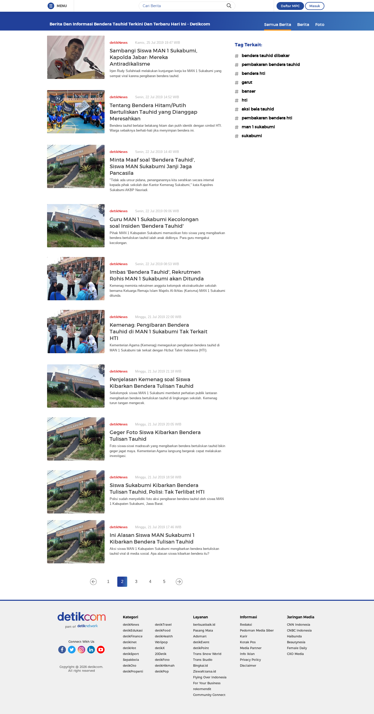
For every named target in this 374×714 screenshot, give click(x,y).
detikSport (131, 654)
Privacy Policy (250, 660)
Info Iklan (247, 654)
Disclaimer (248, 665)
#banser (247, 91)
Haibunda (294, 636)
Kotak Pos (248, 642)
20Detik (160, 654)
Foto (319, 24)
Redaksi (246, 624)
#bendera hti (252, 73)
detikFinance (132, 636)
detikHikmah (165, 665)
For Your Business (207, 683)
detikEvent (201, 642)
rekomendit (202, 689)
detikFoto (162, 660)
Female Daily (297, 648)
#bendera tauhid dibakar (264, 55)
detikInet (130, 642)
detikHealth (164, 636)
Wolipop (161, 642)
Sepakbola (131, 660)
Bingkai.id (200, 665)
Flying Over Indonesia (209, 677)
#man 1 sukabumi (257, 126)
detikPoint (201, 648)
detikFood (162, 630)
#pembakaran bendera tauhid (269, 64)
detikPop (162, 671)
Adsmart (200, 636)
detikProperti (133, 671)
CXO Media (295, 654)
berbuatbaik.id (204, 624)
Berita (303, 24)
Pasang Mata (203, 630)
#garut (245, 82)
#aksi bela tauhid (256, 108)
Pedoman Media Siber (257, 630)
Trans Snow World (207, 654)
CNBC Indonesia (299, 630)
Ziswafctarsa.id (204, 671)
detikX (160, 648)
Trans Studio (202, 660)
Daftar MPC (290, 6)
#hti (243, 100)
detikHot (129, 648)
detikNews (131, 624)
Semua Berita (277, 24)
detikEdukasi (132, 630)
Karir (243, 636)
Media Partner (251, 648)
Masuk (314, 6)
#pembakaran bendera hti (265, 117)
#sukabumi (250, 135)
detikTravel (163, 624)
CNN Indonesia (298, 624)
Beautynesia (296, 642)
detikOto (129, 665)
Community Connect (209, 695)
